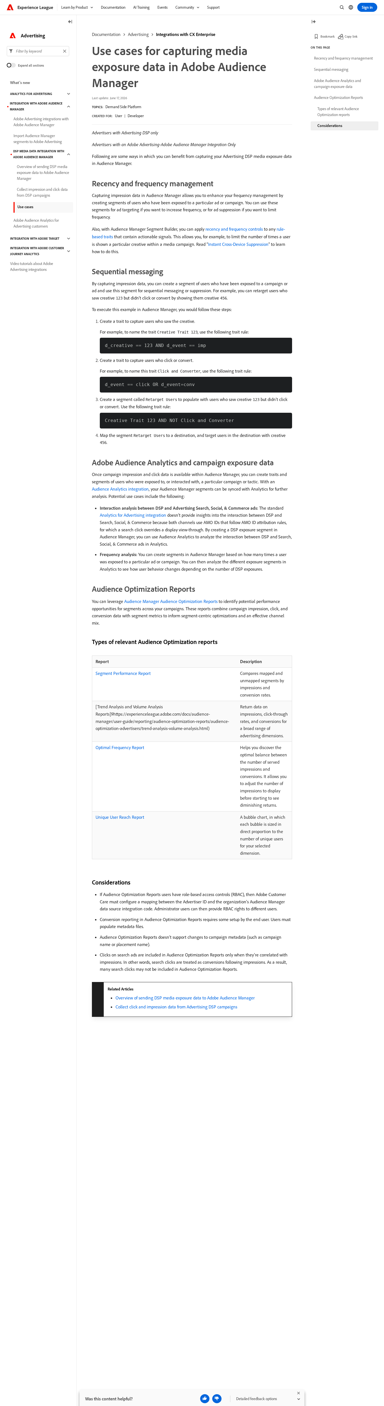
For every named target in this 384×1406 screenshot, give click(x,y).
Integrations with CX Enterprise (185, 34)
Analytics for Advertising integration (133, 515)
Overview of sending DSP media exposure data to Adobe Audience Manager (185, 998)
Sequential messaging (331, 69)
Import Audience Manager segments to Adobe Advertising (37, 138)
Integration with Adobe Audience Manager (36, 106)
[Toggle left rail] (70, 22)
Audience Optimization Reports (338, 97)
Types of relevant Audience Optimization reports (338, 111)
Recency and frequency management (343, 58)
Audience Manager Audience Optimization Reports (171, 601)
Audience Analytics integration (120, 489)
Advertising (138, 34)
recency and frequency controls (234, 229)
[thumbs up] (204, 1398)
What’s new (20, 82)
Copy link (351, 36)
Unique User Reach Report (120, 817)
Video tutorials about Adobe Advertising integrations (31, 266)
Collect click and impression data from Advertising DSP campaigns (176, 1007)
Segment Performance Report (123, 673)
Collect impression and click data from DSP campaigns (42, 192)
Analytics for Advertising (31, 94)
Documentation (106, 34)
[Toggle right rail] (313, 22)
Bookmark (327, 36)
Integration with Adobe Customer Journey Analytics (37, 251)
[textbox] (38, 51)
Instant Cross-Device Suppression (238, 244)
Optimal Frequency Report (120, 747)
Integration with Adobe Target (34, 239)
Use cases (25, 206)
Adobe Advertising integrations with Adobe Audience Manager (41, 121)
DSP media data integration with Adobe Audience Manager (38, 154)
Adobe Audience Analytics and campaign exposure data (337, 83)
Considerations (329, 125)
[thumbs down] (217, 1398)
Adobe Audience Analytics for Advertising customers (36, 223)
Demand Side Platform (123, 106)
